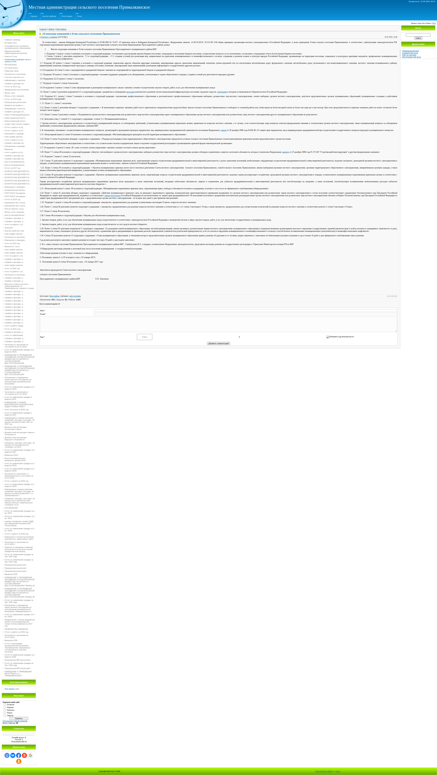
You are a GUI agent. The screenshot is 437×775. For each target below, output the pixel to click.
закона (223, 130)
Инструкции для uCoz (411, 57)
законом (285, 152)
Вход (79, 16)
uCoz (338, 771)
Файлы (51, 29)
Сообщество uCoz (410, 53)
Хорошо (10, 707)
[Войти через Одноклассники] (18, 761)
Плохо (9, 713)
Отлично (10, 705)
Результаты (8, 721)
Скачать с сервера (49, 37)
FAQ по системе (409, 55)
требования (222, 92)
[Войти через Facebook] (18, 755)
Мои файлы (10, 689)
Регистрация (66, 16)
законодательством (112, 195)
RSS (434, 23)
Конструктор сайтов (324, 771)
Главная (33, 16)
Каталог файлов (49, 16)
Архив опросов (20, 721)
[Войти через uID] (7, 755)
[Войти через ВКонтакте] (12, 755)
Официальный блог (410, 51)
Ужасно (10, 715)
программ (130, 92)
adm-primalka (75, 296)
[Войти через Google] (30, 755)
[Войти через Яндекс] (24, 755)
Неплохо (10, 710)
